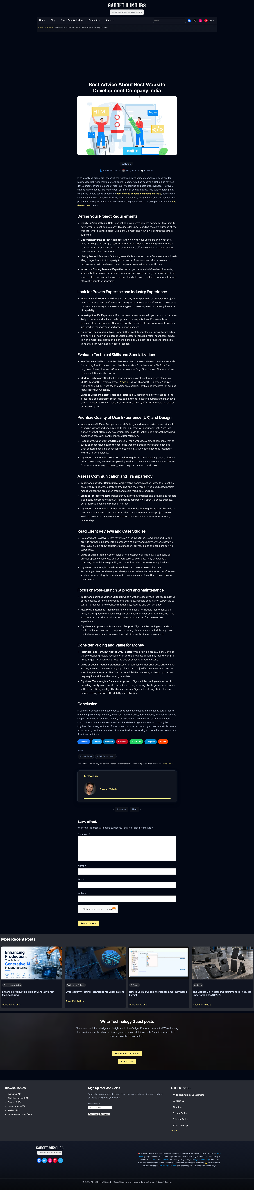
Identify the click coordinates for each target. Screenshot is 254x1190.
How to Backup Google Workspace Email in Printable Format (158, 993)
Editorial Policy (167, 764)
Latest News (13, 1106)
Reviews (12, 1110)
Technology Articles (12, 985)
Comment (84, 834)
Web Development (107, 756)
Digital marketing (16, 1098)
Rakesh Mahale (110, 170)
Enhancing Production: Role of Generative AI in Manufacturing (28, 993)
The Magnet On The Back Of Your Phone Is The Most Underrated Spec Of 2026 (222, 993)
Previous (121, 809)
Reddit (163, 741)
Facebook (84, 741)
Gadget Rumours (121, 1182)
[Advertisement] (127, 55)
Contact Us (127, 1061)
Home (40, 27)
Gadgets (198, 985)
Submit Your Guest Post (127, 1053)
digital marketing (201, 1159)
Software (49, 27)
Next (134, 809)
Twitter (97, 741)
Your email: (94, 1103)
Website (82, 893)
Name (82, 866)
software (165, 1159)
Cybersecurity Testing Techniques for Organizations (95, 991)
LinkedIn (109, 741)
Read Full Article (12, 1005)
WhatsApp (136, 741)
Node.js (124, 382)
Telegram (151, 741)
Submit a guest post (167, 1166)
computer (153, 1159)
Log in (211, 21)
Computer (12, 1094)
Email (81, 879)
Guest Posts (86, 756)
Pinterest (122, 741)
